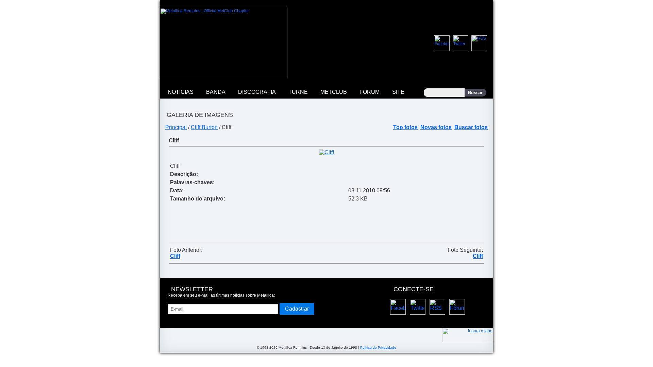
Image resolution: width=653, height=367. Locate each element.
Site (398, 92)
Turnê (298, 92)
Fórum (369, 92)
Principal (176, 127)
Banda (215, 92)
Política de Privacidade (378, 347)
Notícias (181, 92)
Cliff (175, 256)
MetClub (333, 92)
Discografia (257, 92)
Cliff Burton (204, 127)
